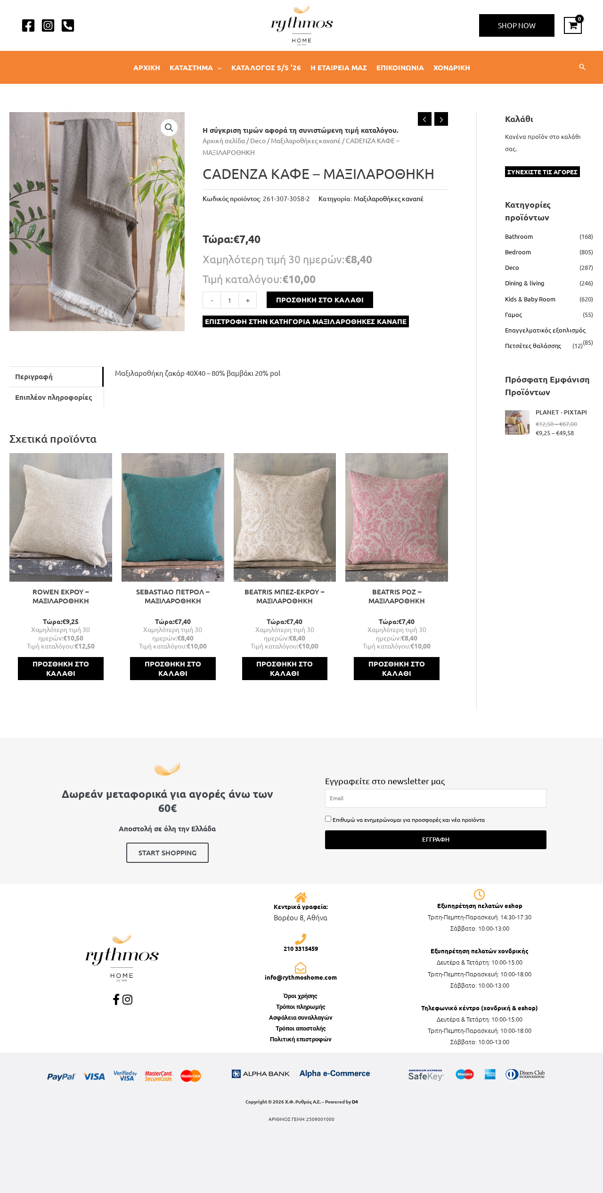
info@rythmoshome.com (301, 977)
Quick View (60, 573)
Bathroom (519, 236)
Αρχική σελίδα (224, 140)
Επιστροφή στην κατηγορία (306, 321)
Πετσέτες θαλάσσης (533, 345)
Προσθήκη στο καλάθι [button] (61, 668)
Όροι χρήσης (301, 995)
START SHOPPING (167, 852)
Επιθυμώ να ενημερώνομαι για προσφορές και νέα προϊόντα (409, 819)
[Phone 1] (68, 25)
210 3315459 (301, 948)
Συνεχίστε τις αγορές (542, 172)
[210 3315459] (300, 939)
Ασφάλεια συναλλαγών (301, 1017)
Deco (258, 140)
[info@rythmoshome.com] (300, 968)
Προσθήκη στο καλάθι (320, 299)
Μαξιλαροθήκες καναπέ (306, 140)
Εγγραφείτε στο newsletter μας (385, 781)
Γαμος (513, 314)
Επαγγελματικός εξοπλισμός (545, 330)
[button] (516, 25)
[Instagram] (48, 25)
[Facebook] (28, 25)
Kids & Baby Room (530, 299)
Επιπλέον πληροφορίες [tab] (53, 397)
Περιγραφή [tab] (34, 376)
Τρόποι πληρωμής (301, 1006)
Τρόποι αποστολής (301, 1028)
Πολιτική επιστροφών (301, 1039)
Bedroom (518, 252)
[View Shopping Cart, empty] (573, 25)
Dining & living (525, 283)
